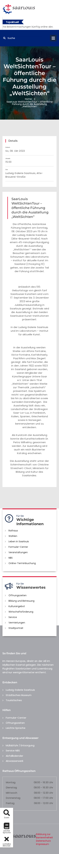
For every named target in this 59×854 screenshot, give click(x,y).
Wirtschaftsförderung (21, 611)
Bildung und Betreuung (21, 600)
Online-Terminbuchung (22, 563)
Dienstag (11, 787)
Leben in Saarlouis (19, 541)
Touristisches (14, 700)
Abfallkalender (14, 756)
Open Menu (53, 38)
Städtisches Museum (18, 695)
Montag (10, 782)
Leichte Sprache (15, 728)
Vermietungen (17, 622)
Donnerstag (13, 798)
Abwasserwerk (14, 761)
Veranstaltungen (18, 552)
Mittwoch (11, 792)
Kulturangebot (17, 606)
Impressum (42, 844)
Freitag (10, 803)
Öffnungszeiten (18, 595)
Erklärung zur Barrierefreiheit (44, 836)
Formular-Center (18, 547)
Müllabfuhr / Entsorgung (20, 745)
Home (28, 99)
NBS (11, 557)
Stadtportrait (16, 628)
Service (13, 617)
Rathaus (13, 530)
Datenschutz (43, 840)
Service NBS (13, 750)
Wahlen (13, 536)
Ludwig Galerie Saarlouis (20, 690)
